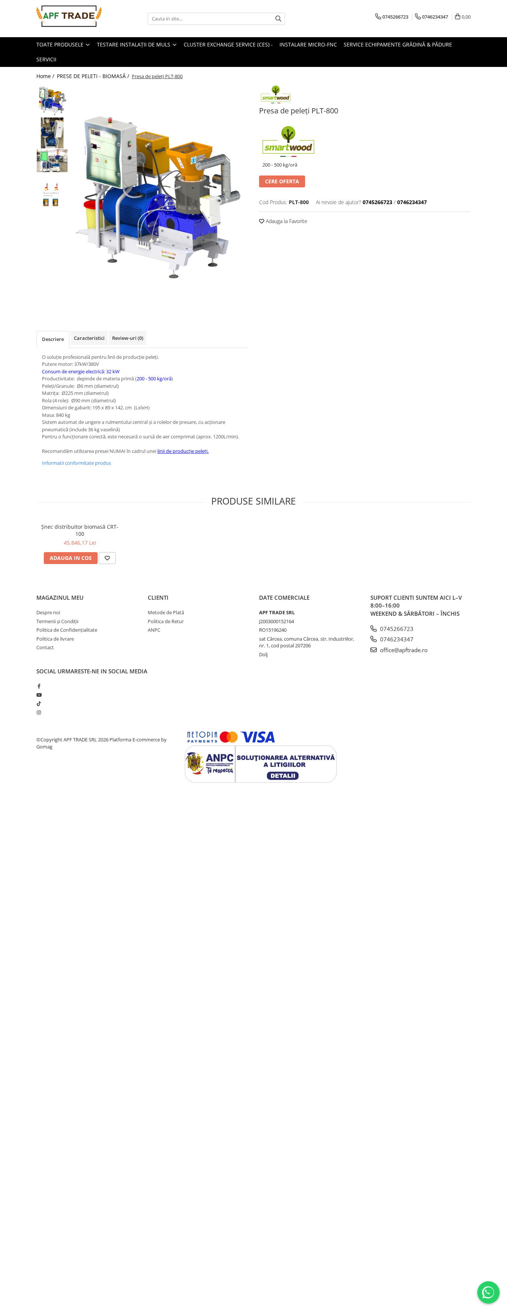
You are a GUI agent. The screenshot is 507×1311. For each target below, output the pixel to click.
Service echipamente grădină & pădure (398, 44)
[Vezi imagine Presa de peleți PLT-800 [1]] (52, 132)
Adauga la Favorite (285, 221)
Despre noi (48, 612)
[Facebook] (38, 686)
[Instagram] (38, 712)
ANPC (154, 629)
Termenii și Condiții (57, 621)
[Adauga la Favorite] (107, 558)
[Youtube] (38, 695)
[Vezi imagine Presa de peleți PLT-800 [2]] (52, 160)
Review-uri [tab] (127, 338)
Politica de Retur (166, 621)
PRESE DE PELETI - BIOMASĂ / (94, 76)
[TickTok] (38, 703)
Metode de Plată (166, 612)
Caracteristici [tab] (89, 338)
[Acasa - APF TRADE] (73, 19)
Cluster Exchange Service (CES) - (228, 44)
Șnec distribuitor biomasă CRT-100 (79, 530)
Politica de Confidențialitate (66, 629)
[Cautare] (278, 19)
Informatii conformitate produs (76, 463)
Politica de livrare (55, 638)
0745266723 (396, 628)
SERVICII (46, 59)
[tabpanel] (160, 197)
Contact (45, 647)
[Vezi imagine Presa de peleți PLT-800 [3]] (52, 196)
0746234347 (396, 639)
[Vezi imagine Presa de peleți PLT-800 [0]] (52, 101)
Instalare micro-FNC (308, 44)
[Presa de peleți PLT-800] (160, 197)
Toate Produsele (60, 44)
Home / (46, 76)
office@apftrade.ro (403, 650)
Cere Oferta (282, 181)
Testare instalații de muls (134, 44)
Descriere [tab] (53, 339)
